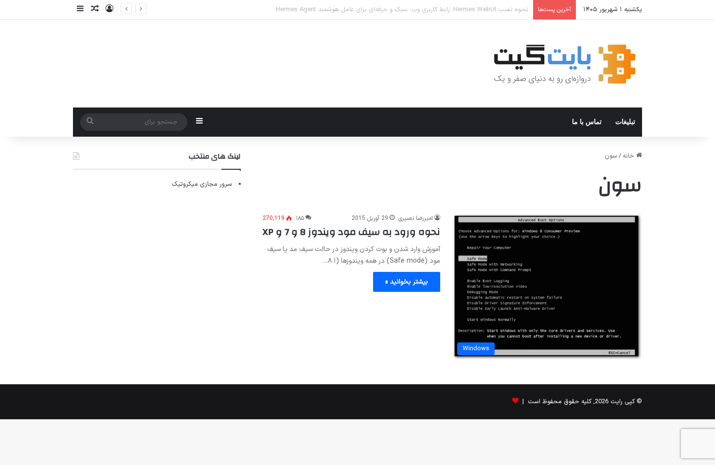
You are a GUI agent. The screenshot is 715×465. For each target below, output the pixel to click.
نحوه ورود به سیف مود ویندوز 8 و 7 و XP (351, 232)
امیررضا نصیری (415, 218)
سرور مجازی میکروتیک (202, 184)
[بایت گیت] (565, 63)
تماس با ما (587, 121)
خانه (629, 156)
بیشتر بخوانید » (406, 282)
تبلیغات (625, 121)
